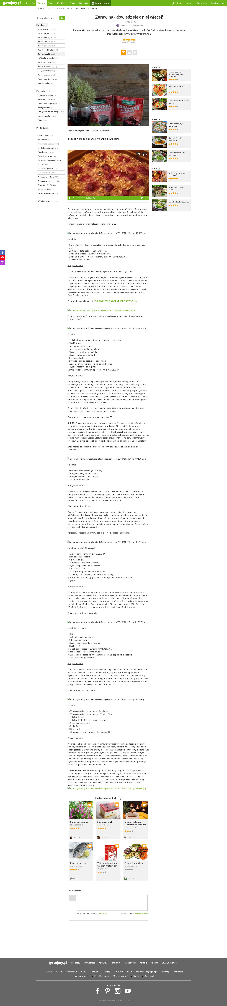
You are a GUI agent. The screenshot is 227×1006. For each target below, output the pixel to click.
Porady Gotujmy (46, 41)
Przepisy (30, 3)
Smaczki (43, 164)
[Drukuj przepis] (135, 52)
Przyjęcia (43, 91)
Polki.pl (59, 971)
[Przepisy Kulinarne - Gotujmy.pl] (12, 3)
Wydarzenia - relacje (48, 177)
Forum (73, 3)
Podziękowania (45, 107)
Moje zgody (75, 963)
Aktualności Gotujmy (48, 144)
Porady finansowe (47, 75)
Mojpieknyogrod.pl (121, 976)
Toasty (42, 120)
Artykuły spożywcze (48, 148)
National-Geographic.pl (146, 971)
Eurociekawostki (46, 152)
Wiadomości (44, 135)
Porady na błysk (46, 33)
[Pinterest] (2, 257)
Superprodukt (45, 83)
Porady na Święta (47, 37)
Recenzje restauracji (48, 193)
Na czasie (84, 3)
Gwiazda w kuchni (47, 156)
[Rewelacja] (134, 39)
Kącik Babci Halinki (48, 50)
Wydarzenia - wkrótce (49, 181)
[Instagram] (2, 262)
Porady (41, 3)
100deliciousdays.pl (47, 201)
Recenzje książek (47, 189)
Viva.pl (84, 971)
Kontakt (143, 963)
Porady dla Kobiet (46, 62)
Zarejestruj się (217, 3)
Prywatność (89, 963)
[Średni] (126, 39)
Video (51, 3)
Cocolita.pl (149, 976)
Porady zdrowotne (47, 67)
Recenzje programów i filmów (51, 160)
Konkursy (62, 3)
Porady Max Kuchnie (47, 79)
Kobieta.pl (178, 971)
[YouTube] (128, 990)
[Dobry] (129, 39)
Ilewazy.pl (119, 971)
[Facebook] (2, 252)
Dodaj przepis (102, 3)
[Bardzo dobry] (132, 39)
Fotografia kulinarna (47, 71)
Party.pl (94, 971)
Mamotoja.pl (71, 971)
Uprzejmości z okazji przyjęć (51, 112)
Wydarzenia (44, 140)
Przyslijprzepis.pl (101, 976)
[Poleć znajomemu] (129, 52)
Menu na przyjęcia (46, 99)
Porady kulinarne (46, 46)
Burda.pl (137, 976)
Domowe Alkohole (47, 29)
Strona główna (41, 8)
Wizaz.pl (48, 971)
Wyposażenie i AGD (48, 185)
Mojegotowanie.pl (82, 976)
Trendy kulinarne (46, 173)
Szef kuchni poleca (47, 168)
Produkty (42, 128)
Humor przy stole (47, 116)
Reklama (154, 963)
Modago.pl (106, 971)
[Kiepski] (124, 39)
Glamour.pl (165, 971)
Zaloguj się (202, 3)
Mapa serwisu (130, 963)
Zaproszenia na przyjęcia (49, 103)
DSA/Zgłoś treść (169, 963)
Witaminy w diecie (48, 58)
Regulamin (115, 963)
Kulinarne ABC (46, 54)
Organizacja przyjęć (47, 95)
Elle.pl (129, 971)
